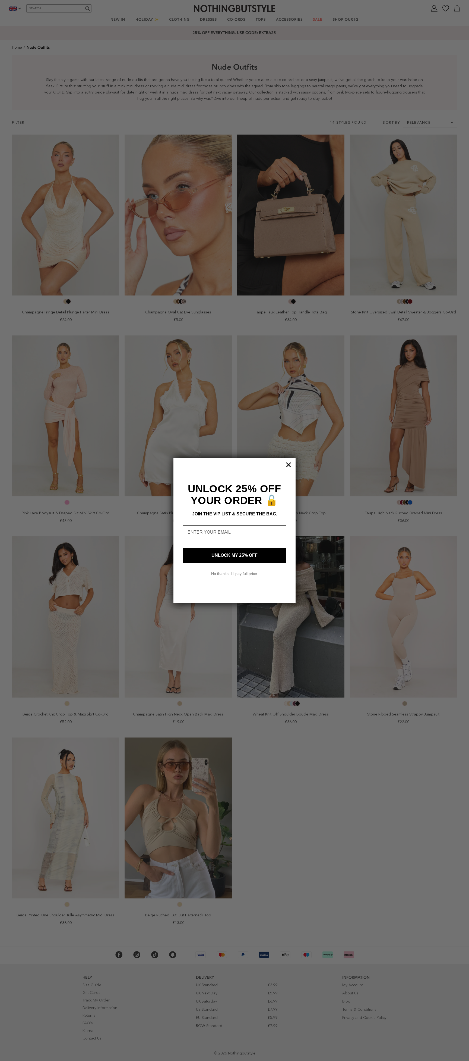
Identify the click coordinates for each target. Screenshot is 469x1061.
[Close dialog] (288, 465)
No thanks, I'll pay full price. (234, 573)
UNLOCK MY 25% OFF (234, 555)
